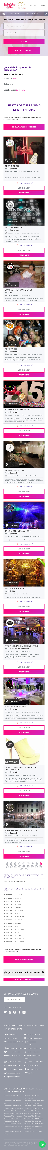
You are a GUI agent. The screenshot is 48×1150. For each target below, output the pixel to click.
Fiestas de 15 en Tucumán (33, 1131)
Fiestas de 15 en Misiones (32, 1116)
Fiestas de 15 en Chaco (32, 1103)
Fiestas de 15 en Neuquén (13, 1118)
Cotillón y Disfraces (33, 1048)
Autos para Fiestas (33, 1034)
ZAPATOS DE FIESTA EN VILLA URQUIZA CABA (21, 768)
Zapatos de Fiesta (13, 1077)
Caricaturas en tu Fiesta (15, 1042)
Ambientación (11, 1034)
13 (20, 867)
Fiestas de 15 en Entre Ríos (33, 1108)
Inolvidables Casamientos (21, 6)
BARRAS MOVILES (10, 1038)
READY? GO (11, 349)
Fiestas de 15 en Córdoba (33, 1106)
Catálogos (14, 14)
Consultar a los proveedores (24, 127)
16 (32, 867)
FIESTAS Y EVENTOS (15, 706)
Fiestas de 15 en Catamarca (34, 1101)
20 (26, 870)
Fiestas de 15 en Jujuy (31, 1111)
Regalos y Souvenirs (13, 1062)
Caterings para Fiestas (14, 1048)
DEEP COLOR (12, 166)
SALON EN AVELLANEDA (18, 531)
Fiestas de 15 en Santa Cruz (34, 1123)
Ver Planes (32, 6)
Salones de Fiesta (13, 1065)
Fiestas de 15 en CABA (12, 1095)
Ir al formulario (14, 999)
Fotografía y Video (13, 1055)
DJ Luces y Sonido (13, 1052)
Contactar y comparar (24, 959)
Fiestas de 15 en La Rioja (32, 1113)
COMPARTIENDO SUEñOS (19, 290)
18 (40, 867)
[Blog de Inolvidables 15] (14, 1013)
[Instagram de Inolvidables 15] (23, 1013)
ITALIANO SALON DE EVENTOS (21, 646)
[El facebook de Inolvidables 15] (19, 1013)
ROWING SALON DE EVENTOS (21, 830)
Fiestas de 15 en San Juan (33, 1121)
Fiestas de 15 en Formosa (13, 1111)
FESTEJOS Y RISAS (14, 588)
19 (22, 870)
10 (8, 867)
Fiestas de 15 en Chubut (12, 1106)
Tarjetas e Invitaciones (14, 1069)
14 (24, 867)
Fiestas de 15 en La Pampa (13, 1113)
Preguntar (24, 193)
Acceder (43, 6)
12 (16, 867)
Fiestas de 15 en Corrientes (13, 1108)
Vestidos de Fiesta (13, 1073)
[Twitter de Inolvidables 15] (5, 1013)
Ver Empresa (24, 188)
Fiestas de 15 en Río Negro (33, 1118)
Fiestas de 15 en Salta (11, 1121)
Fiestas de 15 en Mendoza (13, 1116)
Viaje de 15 (30, 1073)
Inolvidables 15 (9, 6)
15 (28, 867)
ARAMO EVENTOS (14, 470)
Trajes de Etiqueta (33, 1069)
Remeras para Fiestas (34, 1062)
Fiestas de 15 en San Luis (12, 1123)
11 (12, 867)
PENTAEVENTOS (13, 227)
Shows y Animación (33, 1065)
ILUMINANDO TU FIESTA (18, 409)
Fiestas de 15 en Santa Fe (13, 1126)
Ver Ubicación (24, 183)
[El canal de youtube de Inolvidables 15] (9, 1013)
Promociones (32, 14)
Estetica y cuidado (33, 1052)
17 (36, 867)
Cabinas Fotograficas (34, 1038)
